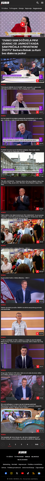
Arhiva (4, 467)
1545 (36, 444)
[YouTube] (22, 473)
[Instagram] (11, 473)
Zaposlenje (40, 467)
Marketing (6, 464)
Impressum (22, 464)
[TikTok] (28, 473)
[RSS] (33, 473)
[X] (17, 473)
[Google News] (39, 473)
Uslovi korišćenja (28, 467)
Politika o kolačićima (35, 464)
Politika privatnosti (14, 467)
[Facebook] (6, 473)
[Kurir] (4, 3)
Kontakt (14, 464)
